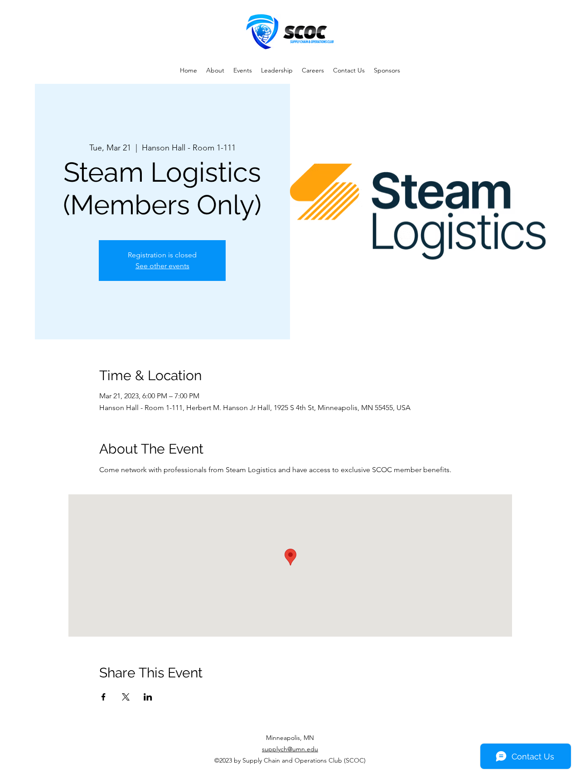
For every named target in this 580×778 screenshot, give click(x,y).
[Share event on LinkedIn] (148, 697)
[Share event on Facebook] (103, 697)
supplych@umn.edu (290, 749)
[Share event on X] (125, 697)
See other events (162, 265)
